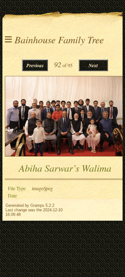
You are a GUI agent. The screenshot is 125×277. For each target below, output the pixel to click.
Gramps (37, 205)
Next (93, 65)
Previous (35, 65)
